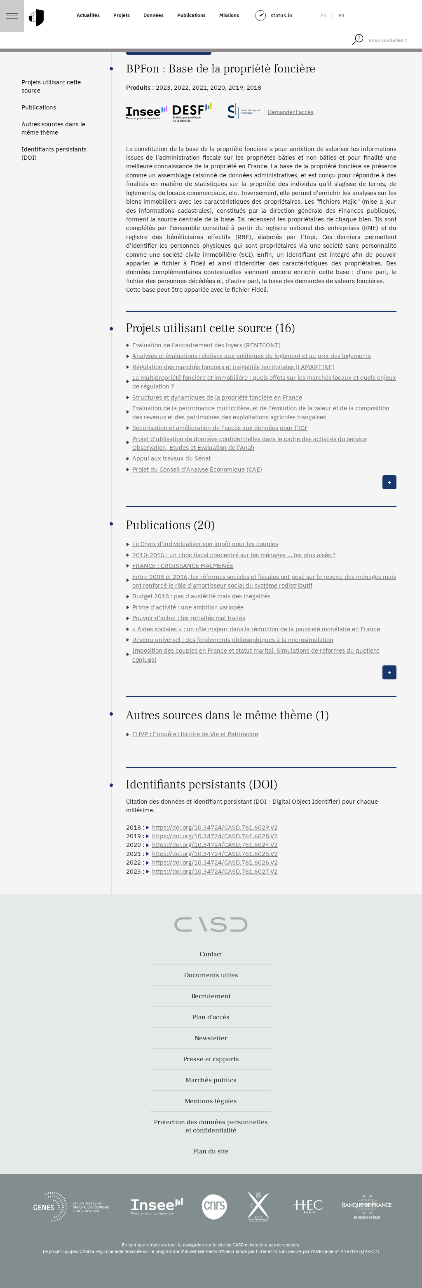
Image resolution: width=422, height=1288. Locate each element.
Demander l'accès (291, 112)
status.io (281, 15)
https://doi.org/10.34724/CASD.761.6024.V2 (215, 845)
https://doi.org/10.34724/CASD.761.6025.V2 (215, 854)
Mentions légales (211, 1101)
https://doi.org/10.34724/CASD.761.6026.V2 (215, 862)
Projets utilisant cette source (51, 86)
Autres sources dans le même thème (53, 128)
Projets (121, 15)
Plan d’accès (211, 1017)
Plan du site (211, 1151)
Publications (191, 15)
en (324, 16)
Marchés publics (211, 1080)
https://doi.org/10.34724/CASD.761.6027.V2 (215, 871)
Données (153, 15)
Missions (229, 15)
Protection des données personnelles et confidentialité (211, 1126)
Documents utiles (211, 975)
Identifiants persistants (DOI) (54, 153)
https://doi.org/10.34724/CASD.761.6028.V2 (215, 836)
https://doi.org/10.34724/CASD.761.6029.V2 (215, 827)
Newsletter (211, 1038)
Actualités (88, 15)
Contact (210, 954)
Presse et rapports (211, 1059)
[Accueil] (36, 18)
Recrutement (211, 996)
